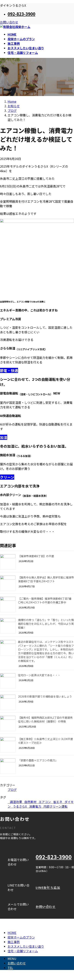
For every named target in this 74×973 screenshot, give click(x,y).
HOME (12, 932)
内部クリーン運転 (55, 806)
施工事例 (14, 941)
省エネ (57, 801)
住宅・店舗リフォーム (23, 951)
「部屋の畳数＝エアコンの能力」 (38, 760)
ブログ (12, 789)
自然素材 (30, 801)
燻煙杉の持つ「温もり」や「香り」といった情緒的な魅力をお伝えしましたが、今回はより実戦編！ (46, 623)
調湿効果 (16, 801)
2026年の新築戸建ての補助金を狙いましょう (45, 696)
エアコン (45, 801)
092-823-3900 (21, 14)
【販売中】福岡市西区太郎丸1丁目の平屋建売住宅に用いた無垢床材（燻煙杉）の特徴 (45, 719)
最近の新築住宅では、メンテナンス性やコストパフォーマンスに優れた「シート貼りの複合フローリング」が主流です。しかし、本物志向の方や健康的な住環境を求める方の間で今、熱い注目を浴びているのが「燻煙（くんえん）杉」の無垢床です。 (46, 651)
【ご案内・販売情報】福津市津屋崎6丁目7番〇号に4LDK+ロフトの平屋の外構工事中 (45, 600)
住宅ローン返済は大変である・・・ (39, 675)
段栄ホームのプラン (21, 937)
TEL (10, 967)
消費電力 (35, 806)
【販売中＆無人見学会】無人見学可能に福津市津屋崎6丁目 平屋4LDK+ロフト (46, 579)
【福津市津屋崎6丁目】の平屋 (36, 556)
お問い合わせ (9, 22)
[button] (55, 887)
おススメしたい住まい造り (26, 946)
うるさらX (20, 806)
